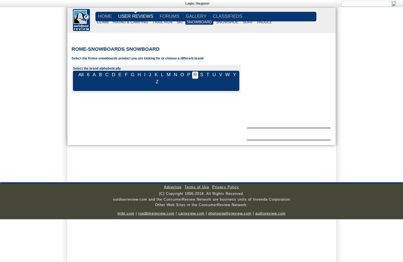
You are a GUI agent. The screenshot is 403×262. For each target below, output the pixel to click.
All (81, 74)
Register (203, 3)
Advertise (172, 187)
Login (189, 3)
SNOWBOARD (199, 22)
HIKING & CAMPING (130, 22)
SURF (248, 22)
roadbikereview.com (156, 213)
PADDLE (264, 22)
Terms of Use (197, 187)
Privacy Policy (225, 187)
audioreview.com (270, 213)
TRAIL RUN (162, 22)
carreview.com (191, 213)
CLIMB (103, 22)
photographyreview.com (229, 213)
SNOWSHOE (227, 22)
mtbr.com (125, 213)
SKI (180, 22)
